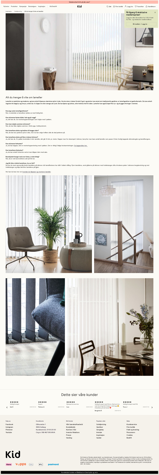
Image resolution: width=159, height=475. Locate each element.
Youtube (9, 432)
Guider (98, 438)
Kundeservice (132, 424)
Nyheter (6, 6)
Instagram (9, 427)
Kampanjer (23, 6)
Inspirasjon (41, 6)
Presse (68, 435)
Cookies (130, 435)
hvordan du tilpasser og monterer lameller (36, 172)
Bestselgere (32, 6)
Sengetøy (100, 430)
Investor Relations (72, 432)
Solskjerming (18, 11)
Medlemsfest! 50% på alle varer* (79, 2)
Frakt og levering (133, 430)
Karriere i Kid (71, 430)
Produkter (14, 6)
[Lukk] (155, 12)
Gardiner (99, 427)
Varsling (69, 438)
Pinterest (9, 430)
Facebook (9, 424)
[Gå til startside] (79, 6)
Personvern (131, 432)
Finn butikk (131, 427)
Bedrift (129, 438)
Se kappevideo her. (81, 145)
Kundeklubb (70, 427)
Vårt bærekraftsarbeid (74, 424)
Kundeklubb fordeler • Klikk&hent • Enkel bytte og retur (79, 472)
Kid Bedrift (53, 6)
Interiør (99, 432)
